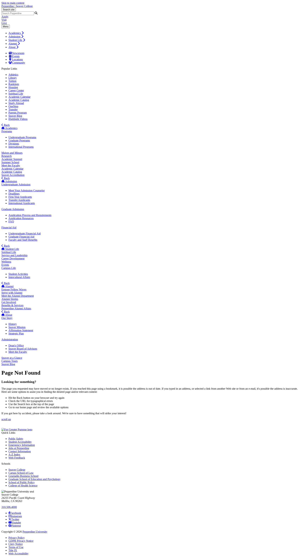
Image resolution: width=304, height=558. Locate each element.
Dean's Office (16, 345)
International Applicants (21, 203)
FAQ (11, 221)
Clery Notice (15, 543)
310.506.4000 (9, 507)
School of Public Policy (21, 482)
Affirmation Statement (20, 330)
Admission (14, 36)
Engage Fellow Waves (13, 289)
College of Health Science (22, 485)
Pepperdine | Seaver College (17, 6)
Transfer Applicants (19, 200)
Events (16, 56)
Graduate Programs (19, 140)
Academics (14, 33)
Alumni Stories (9, 298)
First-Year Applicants (20, 196)
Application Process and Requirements (29, 215)
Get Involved (8, 302)
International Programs (21, 146)
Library (12, 77)
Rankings (13, 84)
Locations (17, 59)
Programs (6, 131)
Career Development (12, 258)
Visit (4, 19)
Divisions (13, 143)
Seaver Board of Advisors (22, 348)
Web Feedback (16, 457)
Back (6, 124)
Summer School (10, 162)
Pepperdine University (35, 531)
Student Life (15, 40)
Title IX (12, 550)
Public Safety (15, 438)
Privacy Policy (16, 537)
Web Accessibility (18, 553)
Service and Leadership (14, 255)
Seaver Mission (17, 327)
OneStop (13, 106)
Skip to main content (12, 2)
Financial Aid (8, 227)
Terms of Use (15, 547)
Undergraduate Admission (15, 184)
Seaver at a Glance (11, 357)
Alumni (13, 43)
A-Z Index (14, 454)
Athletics (13, 74)
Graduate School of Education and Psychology (34, 479)
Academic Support (11, 159)
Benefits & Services (12, 305)
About (12, 47)
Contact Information (19, 451)
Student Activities (18, 273)
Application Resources (21, 218)
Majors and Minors (12, 152)
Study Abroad (16, 103)
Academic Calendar (19, 96)
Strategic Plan (16, 333)
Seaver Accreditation (12, 174)
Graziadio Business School (23, 476)
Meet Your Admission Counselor (26, 190)
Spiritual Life (15, 93)
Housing (13, 87)
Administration (9, 339)
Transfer (13, 109)
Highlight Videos (17, 118)
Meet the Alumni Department (17, 295)
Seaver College (16, 469)
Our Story (6, 318)
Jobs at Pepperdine (18, 448)
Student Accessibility (20, 441)
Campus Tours (9, 360)
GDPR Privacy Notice (20, 540)
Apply (4, 16)
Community (18, 62)
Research (6, 155)
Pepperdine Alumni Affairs (16, 308)
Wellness (6, 261)
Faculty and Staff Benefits (22, 239)
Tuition (12, 80)
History (12, 324)
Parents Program (17, 112)
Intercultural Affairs (19, 277)
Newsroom (18, 53)
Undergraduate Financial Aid (24, 233)
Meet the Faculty (10, 165)
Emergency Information (21, 445)
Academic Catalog (18, 99)
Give (4, 22)
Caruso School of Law (21, 472)
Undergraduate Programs (22, 137)
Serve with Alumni (11, 292)
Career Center (16, 90)
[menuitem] (155, 33)
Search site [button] (8, 9)
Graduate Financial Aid (21, 236)
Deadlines (14, 193)
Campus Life (8, 267)
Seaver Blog (15, 115)
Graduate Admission (12, 209)
